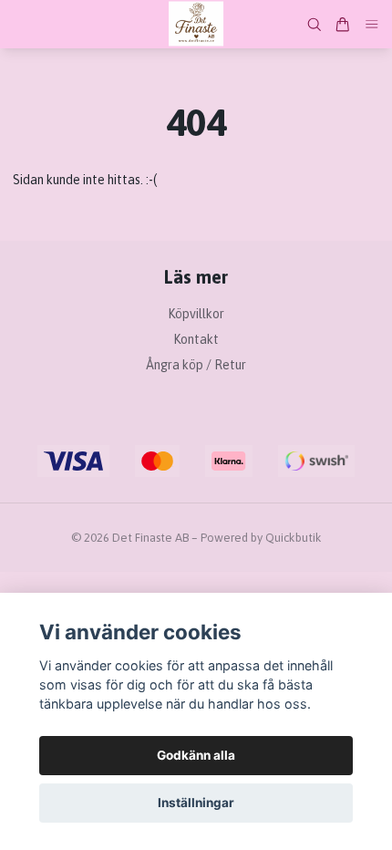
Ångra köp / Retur (196, 365)
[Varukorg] (342, 24)
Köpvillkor (196, 313)
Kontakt (196, 339)
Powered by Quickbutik (261, 537)
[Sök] (314, 24)
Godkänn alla (196, 755)
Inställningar (196, 802)
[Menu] (372, 24)
